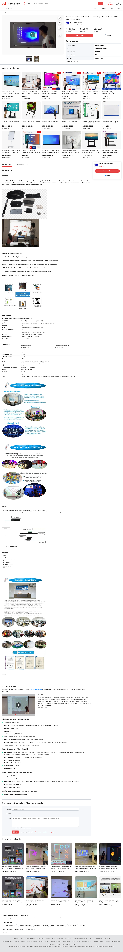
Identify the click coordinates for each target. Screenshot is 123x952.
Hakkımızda (15, 938)
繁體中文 (23, 941)
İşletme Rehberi (99, 938)
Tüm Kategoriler (8, 8)
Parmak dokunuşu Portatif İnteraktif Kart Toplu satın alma (18, 929)
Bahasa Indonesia (116, 941)
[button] (95, 3)
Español (41, 941)
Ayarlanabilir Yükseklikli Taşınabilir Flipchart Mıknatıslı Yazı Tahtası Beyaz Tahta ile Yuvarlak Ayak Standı (11, 152)
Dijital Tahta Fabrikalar (25, 925)
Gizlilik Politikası (40, 938)
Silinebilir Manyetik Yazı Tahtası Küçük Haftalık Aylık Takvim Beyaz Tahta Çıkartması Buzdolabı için (31, 93)
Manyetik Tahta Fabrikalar (41, 925)
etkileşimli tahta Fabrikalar (58, 925)
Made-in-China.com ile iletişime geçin (54, 938)
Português (53, 941)
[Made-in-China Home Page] (11, 3)
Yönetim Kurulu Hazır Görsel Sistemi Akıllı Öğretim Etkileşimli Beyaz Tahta (110, 152)
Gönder (15, 832)
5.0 (101, 166)
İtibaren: (9, 809)
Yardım (104, 8)
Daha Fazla (5, 932)
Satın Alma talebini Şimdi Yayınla (44, 832)
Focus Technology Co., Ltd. (61, 944)
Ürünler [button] (28, 3)
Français (35, 941)
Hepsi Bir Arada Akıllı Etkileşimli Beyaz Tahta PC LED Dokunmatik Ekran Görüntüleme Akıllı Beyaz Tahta (50, 122)
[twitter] (109, 938)
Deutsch (46, 941)
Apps (111, 8)
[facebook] (105, 938)
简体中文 (17, 941)
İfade (22, 938)
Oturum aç (118, 4)
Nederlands (84, 941)
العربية (78, 941)
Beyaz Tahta (36, 12)
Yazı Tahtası (83, 925)
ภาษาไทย (96, 941)
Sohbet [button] (109, 35)
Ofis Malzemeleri (13, 12)
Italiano (59, 941)
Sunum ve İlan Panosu (25, 12)
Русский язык (66, 941)
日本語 (28, 941)
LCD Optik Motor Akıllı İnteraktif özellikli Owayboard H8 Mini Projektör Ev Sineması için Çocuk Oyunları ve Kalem (86, 901)
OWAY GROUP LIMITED (76, 22)
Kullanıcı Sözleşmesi (30, 938)
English (11, 941)
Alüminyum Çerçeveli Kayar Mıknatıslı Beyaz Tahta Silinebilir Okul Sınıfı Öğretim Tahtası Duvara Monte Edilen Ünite (71, 152)
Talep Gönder (79, 35)
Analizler (92, 938)
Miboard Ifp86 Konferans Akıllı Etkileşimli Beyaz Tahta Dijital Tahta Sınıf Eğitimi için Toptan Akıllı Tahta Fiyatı (91, 152)
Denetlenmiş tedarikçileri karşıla (80, 938)
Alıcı (95, 8)
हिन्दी (90, 941)
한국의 (73, 941)
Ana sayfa (4, 12)
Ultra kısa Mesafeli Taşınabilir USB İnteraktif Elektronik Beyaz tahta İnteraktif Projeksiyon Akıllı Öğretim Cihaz (37, 901)
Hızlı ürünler (68, 938)
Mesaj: (9, 818)
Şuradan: (8, 813)
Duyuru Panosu (72, 925)
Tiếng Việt (107, 941)
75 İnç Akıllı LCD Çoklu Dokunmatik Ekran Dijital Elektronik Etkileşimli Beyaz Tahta (91, 122)
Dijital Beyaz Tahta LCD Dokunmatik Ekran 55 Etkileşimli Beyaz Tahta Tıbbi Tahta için (10, 93)
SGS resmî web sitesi (36, 689)
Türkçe (101, 941)
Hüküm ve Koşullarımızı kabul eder (100, 946)
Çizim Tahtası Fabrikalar (9, 925)
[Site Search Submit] (100, 3)
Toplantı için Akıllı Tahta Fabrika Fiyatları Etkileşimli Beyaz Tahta (50, 151)
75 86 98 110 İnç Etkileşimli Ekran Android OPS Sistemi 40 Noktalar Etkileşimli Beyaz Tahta (10, 122)
